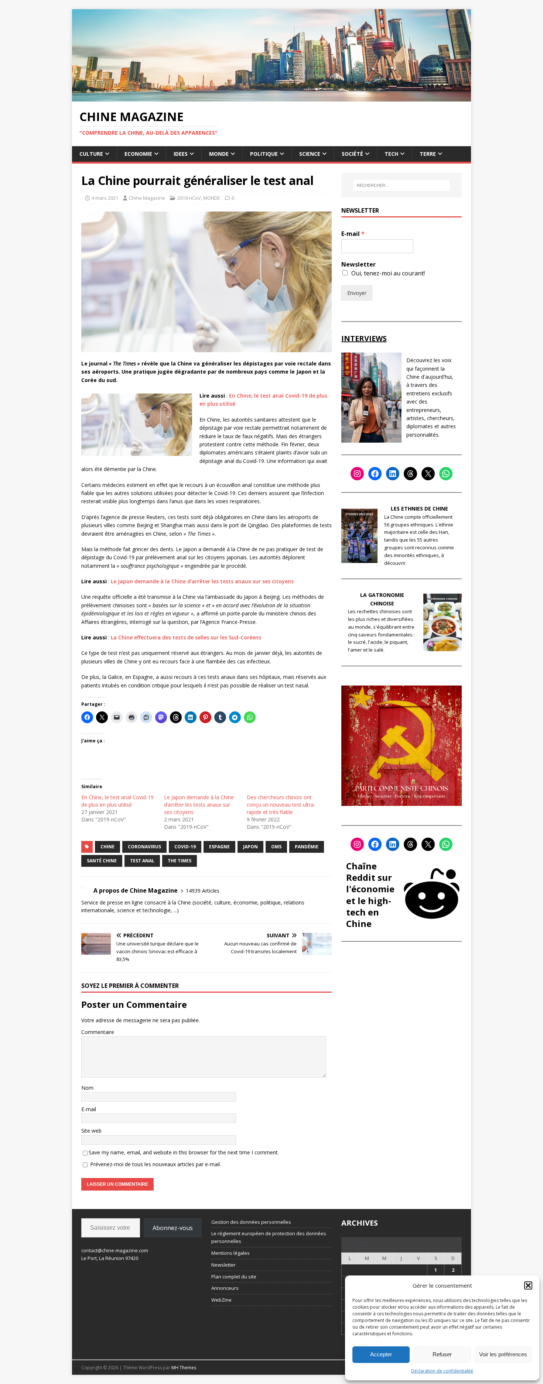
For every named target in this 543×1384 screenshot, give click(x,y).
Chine (107, 847)
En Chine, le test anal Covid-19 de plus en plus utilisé (117, 801)
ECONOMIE (138, 153)
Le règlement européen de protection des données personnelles (268, 1237)
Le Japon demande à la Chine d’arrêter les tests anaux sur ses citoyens (202, 581)
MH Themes (183, 1367)
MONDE (219, 153)
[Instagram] (357, 473)
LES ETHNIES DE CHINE (419, 508)
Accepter (381, 1354)
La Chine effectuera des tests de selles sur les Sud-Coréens (186, 637)
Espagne (219, 847)
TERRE (428, 153)
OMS (276, 847)
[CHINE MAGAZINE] (271, 96)
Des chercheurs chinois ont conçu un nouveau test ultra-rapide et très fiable (281, 804)
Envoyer (356, 292)
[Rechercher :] (401, 185)
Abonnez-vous (173, 1228)
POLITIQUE (264, 153)
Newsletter (358, 264)
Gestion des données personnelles (251, 1222)
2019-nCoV (189, 198)
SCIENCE (309, 153)
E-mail (88, 1109)
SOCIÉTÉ (352, 153)
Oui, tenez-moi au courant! (388, 273)
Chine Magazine (147, 198)
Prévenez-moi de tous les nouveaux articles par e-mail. (155, 1164)
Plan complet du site (233, 1276)
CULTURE (91, 153)
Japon (250, 847)
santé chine (102, 861)
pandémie (306, 847)
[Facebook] (375, 473)
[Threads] (410, 473)
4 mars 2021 (105, 198)
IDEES (181, 153)
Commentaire (97, 1032)
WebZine (221, 1300)
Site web (91, 1130)
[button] (528, 1285)
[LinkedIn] (392, 473)
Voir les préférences (503, 1354)
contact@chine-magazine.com (114, 1250)
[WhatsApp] (445, 473)
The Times (179, 861)
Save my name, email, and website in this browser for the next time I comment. (184, 1152)
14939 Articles (202, 890)
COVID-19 (185, 847)
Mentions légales (230, 1253)
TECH (391, 153)
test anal (142, 861)
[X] (428, 473)
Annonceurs (225, 1288)
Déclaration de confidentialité (442, 1371)
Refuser (442, 1354)
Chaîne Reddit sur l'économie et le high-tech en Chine (370, 895)
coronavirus (144, 847)
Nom (87, 1087)
